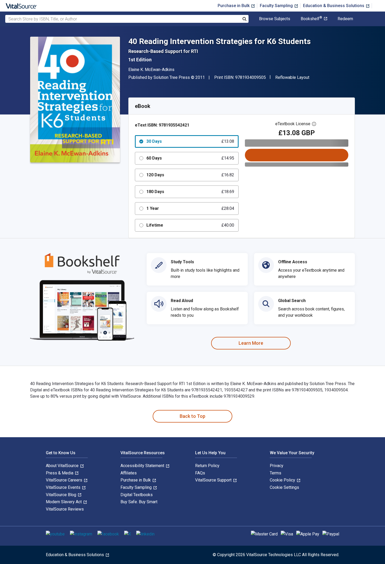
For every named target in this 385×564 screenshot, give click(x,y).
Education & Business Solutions (334, 5)
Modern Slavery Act (64, 501)
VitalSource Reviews (65, 509)
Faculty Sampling (277, 5)
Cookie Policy (283, 480)
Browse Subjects (274, 19)
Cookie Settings (284, 487)
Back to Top (192, 416)
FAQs (200, 472)
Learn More (251, 343)
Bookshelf (311, 19)
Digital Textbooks (136, 494)
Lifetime (190, 225)
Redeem (345, 19)
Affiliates (128, 472)
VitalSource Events (63, 487)
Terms (275, 472)
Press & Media (60, 472)
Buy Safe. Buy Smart (138, 501)
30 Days (190, 141)
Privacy (276, 465)
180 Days (190, 191)
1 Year (190, 208)
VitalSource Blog (61, 494)
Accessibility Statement (142, 465)
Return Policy (207, 465)
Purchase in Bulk (234, 5)
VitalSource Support (214, 480)
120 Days (190, 174)
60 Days (190, 158)
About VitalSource (63, 465)
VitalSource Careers (64, 480)
